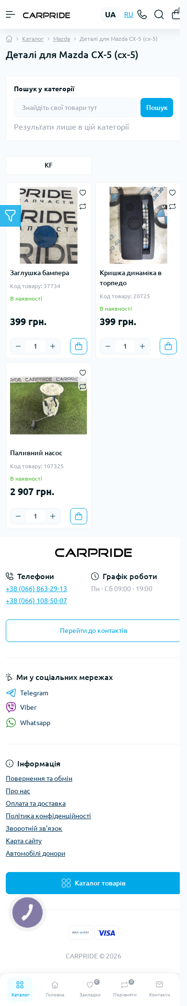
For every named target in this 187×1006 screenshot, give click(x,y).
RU (128, 14)
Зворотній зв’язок (34, 828)
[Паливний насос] (48, 405)
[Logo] (46, 14)
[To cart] (78, 346)
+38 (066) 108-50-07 (36, 601)
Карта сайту (24, 841)
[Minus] (18, 346)
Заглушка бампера (39, 273)
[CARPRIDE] (93, 552)
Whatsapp (35, 723)
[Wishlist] (82, 191)
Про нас (18, 791)
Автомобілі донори (35, 853)
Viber (28, 707)
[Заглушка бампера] (48, 225)
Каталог (33, 39)
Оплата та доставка (36, 803)
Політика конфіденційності (48, 816)
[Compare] (82, 206)
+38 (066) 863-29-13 (36, 589)
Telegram (34, 693)
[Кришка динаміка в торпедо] (138, 225)
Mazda (61, 39)
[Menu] (10, 14)
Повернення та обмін (39, 778)
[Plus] (52, 346)
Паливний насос (36, 453)
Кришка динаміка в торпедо (131, 278)
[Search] (159, 14)
